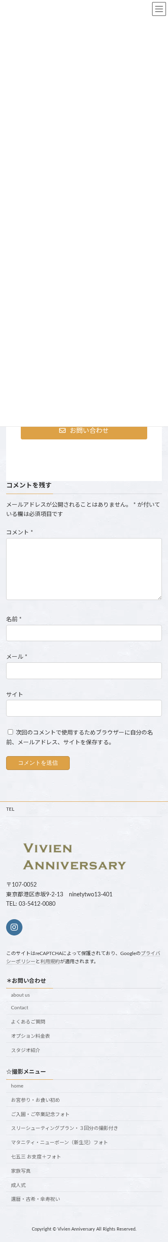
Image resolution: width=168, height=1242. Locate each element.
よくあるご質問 (28, 1022)
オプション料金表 (30, 1036)
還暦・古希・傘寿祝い (35, 1199)
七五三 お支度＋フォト (36, 1156)
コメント (19, 533)
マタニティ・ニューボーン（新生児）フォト (59, 1143)
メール (16, 657)
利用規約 (50, 962)
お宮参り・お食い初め (35, 1100)
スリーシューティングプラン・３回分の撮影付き (64, 1128)
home (17, 1085)
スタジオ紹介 (25, 1050)
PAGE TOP (155, 1196)
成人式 (18, 1185)
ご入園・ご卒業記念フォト (40, 1114)
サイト (14, 695)
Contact (19, 1008)
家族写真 (21, 1171)
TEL (10, 809)
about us (20, 995)
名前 (14, 619)
